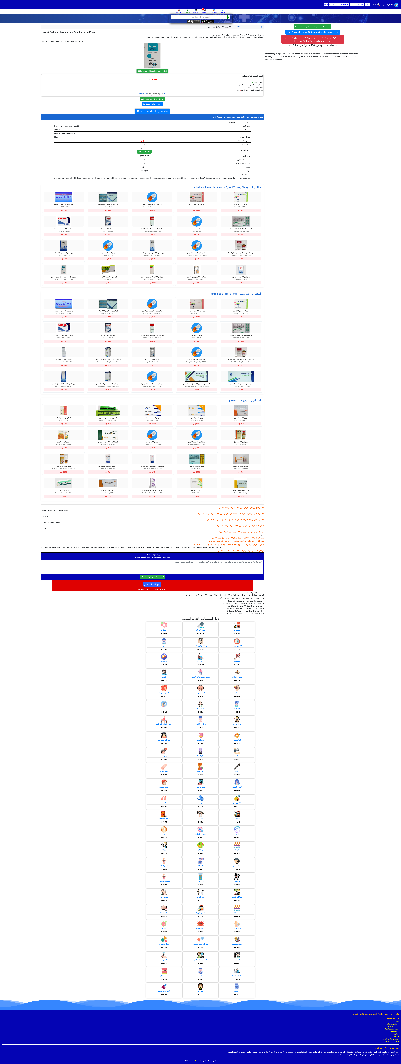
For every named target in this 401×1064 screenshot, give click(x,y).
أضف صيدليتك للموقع (391, 1029)
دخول (367, 4)
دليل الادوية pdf (334, 4)
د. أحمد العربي (143, 93)
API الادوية (360, 4)
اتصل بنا (352, 4)
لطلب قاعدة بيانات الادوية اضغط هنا (312, 26)
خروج (326, 4)
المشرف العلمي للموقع (391, 1039)
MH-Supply (344, 4)
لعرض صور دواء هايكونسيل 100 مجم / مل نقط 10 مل (313, 32)
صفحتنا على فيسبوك (392, 1041)
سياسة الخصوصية (393, 1031)
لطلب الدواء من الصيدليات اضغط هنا (153, 71)
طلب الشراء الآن (144, 151)
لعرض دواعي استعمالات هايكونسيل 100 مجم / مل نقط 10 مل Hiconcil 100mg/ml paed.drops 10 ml (313, 39)
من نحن (396, 1036)
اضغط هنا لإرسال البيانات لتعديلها (152, 577)
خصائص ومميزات (393, 1024)
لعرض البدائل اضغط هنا (152, 104)
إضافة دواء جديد (393, 1026)
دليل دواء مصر (195, 1060)
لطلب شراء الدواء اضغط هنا (154, 111)
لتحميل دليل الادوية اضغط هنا (153, 99)
